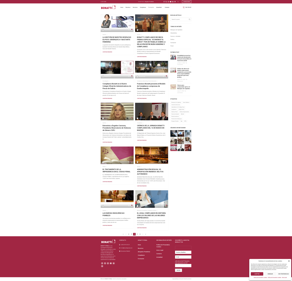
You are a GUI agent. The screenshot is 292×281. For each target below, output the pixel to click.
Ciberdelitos (173, 33)
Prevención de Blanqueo (176, 118)
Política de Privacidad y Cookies (260, 277)
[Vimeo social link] (175, 2)
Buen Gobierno (186, 102)
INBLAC (182, 114)
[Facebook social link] (164, 2)
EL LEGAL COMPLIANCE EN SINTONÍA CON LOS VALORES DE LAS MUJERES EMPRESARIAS (151, 215)
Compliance (139, 81)
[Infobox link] (187, 7)
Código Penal (181, 109)
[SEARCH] (189, 19)
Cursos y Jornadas (175, 36)
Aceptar (257, 274)
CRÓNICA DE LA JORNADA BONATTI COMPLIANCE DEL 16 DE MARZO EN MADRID (151, 128)
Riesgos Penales (175, 121)
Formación (173, 42)
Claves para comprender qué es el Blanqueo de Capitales (183, 86)
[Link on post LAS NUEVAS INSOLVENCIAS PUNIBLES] (117, 199)
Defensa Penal (174, 111)
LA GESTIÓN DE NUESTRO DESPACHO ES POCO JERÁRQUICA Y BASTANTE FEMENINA (117, 39)
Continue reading (107, 51)
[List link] (127, 248)
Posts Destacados (152, 81)
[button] (289, 261)
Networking (145, 81)
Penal (171, 46)
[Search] (178, 1)
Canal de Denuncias (175, 104)
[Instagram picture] (173, 133)
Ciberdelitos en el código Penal (177, 107)
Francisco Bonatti (175, 114)
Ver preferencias (283, 274)
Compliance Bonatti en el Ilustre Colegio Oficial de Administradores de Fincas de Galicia (117, 86)
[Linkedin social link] (173, 2)
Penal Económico (175, 116)
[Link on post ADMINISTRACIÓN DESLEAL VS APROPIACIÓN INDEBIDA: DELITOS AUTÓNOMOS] (151, 155)
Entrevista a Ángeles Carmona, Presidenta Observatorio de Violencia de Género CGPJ (117, 128)
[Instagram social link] (168, 2)
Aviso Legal (284, 277)
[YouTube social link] (170, 2)
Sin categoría (105, 81)
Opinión (104, 34)
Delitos (104, 166)
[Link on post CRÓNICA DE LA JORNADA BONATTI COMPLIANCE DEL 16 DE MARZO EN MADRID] (151, 111)
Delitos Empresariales (184, 111)
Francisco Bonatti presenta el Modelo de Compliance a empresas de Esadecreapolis (151, 86)
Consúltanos (186, 1)
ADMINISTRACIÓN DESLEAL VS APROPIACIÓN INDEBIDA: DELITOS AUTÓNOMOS (150, 171)
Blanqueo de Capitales (142, 210)
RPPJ (185, 121)
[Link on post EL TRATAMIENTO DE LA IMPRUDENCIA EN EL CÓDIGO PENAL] (117, 155)
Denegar (270, 274)
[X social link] (166, 2)
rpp (181, 121)
